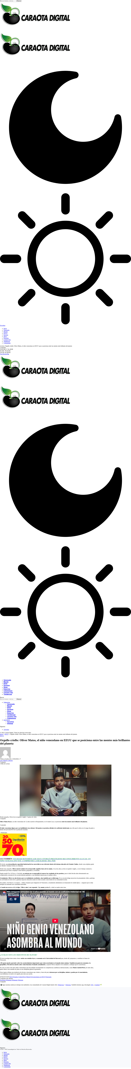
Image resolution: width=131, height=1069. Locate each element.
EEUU (7, 734)
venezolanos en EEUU (39, 977)
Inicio (1, 734)
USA (31, 977)
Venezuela (48, 977)
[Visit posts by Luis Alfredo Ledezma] (5, 757)
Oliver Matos (26, 977)
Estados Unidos (18, 977)
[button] (4, 354)
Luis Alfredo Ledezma (6, 760)
